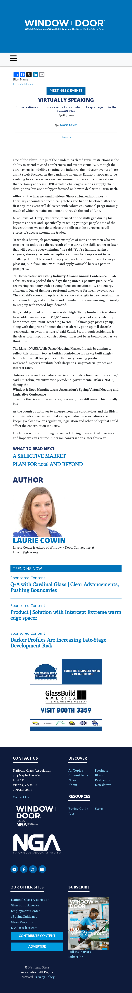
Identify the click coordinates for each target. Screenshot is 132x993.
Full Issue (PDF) (79, 952)
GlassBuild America (25, 905)
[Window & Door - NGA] (64, 25)
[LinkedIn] (42, 869)
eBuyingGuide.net (24, 916)
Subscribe (75, 957)
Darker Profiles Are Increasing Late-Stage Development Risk (58, 642)
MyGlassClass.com (24, 928)
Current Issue (78, 775)
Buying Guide (78, 808)
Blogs (99, 775)
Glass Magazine (22, 922)
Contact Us (21, 797)
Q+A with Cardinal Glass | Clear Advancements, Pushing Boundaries (64, 587)
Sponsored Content (27, 577)
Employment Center (25, 911)
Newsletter (103, 785)
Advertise (37, 946)
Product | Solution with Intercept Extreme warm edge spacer (65, 615)
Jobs (71, 813)
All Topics (75, 770)
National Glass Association (30, 899)
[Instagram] (33, 869)
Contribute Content (37, 936)
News (72, 780)
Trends (66, 137)
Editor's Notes (23, 84)
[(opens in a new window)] (66, 695)
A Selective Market (39, 456)
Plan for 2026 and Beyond (48, 464)
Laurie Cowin (68, 124)
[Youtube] (14, 869)
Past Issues (103, 780)
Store (99, 808)
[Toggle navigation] (13, 58)
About (72, 785)
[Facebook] (24, 869)
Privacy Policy (44, 977)
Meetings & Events (66, 90)
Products (101, 770)
